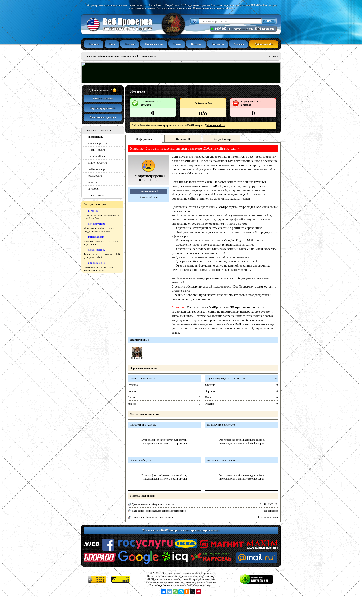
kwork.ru (93, 210)
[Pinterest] (198, 591)
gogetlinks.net (96, 262)
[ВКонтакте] (163, 591)
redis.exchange (96, 169)
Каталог (196, 44)
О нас (112, 44)
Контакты (218, 44)
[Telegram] (169, 591)
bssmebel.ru (95, 175)
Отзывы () (183, 139)
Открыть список (146, 56)
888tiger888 (137, 358)
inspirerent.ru (95, 136)
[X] (192, 591)
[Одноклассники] (186, 591)
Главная (94, 44)
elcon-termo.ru (96, 149)
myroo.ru (93, 188)
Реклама (238, 44)
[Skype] (181, 591)
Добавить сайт (264, 44)
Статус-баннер (222, 139)
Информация (144, 139)
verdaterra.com (96, 195)
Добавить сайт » (215, 125)
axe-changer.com (97, 143)
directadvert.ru (96, 223)
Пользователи (154, 44)
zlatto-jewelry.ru (97, 162)
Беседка (130, 44)
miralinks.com (96, 236)
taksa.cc (92, 182)
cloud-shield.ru (96, 249)
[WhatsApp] (175, 591)
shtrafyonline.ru (97, 156)
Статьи (176, 44)
